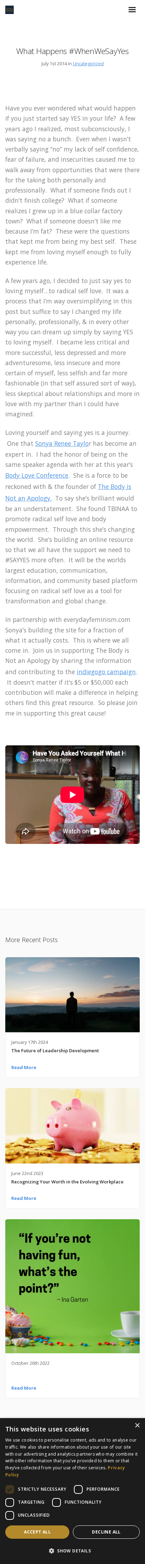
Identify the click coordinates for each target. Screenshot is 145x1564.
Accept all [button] (37, 1532)
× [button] (137, 1425)
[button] (72, 1551)
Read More (23, 1067)
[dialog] (72, 1491)
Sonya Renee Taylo (62, 443)
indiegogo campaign (106, 671)
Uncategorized (88, 63)
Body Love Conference (36, 475)
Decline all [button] (106, 1532)
